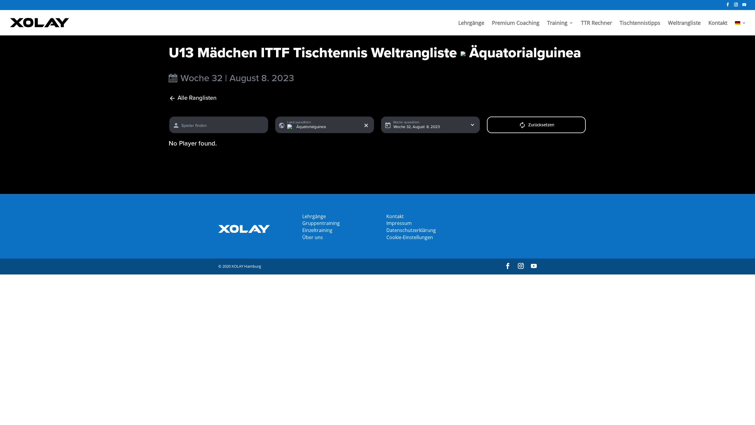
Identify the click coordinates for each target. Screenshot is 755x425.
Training (557, 23)
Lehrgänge (471, 23)
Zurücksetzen (541, 125)
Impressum (399, 223)
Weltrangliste (684, 23)
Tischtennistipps (640, 23)
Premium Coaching (515, 23)
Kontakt (717, 23)
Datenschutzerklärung (411, 230)
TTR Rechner (596, 23)
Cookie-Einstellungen (409, 237)
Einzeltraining (317, 230)
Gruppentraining (321, 223)
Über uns (312, 237)
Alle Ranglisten (197, 98)
